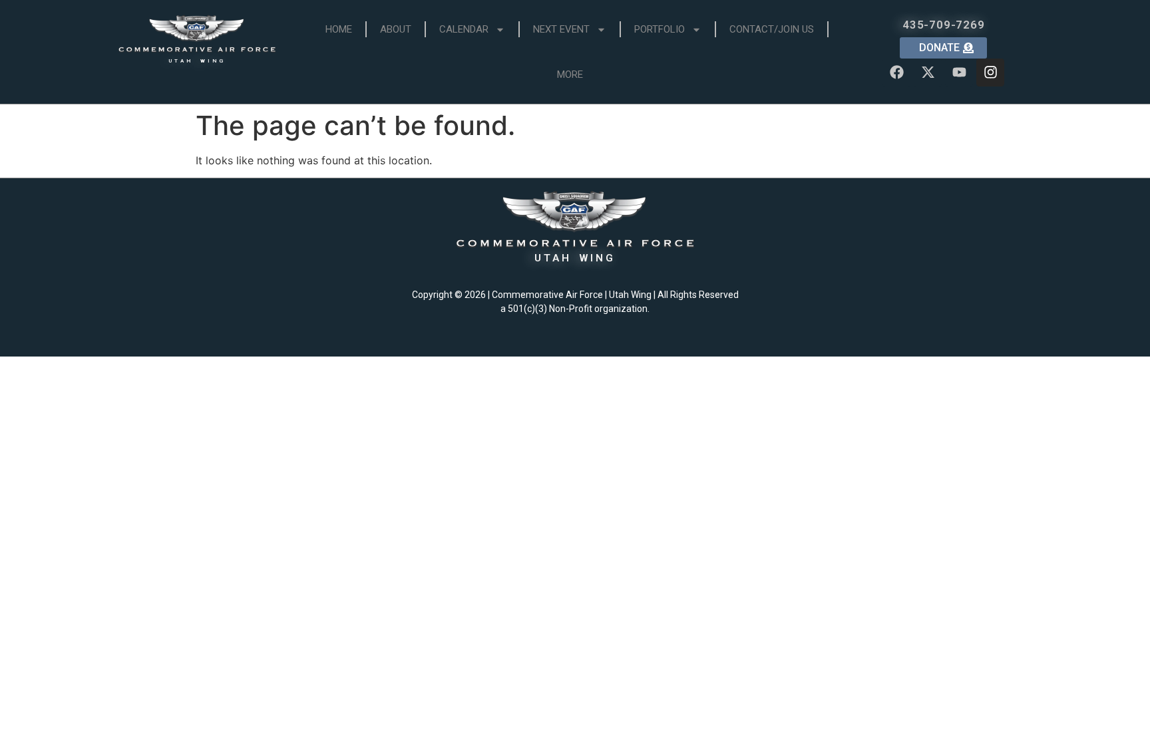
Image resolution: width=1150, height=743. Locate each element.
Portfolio (659, 29)
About (395, 29)
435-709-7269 (943, 24)
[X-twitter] (928, 72)
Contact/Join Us (771, 29)
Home (338, 29)
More (570, 74)
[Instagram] (990, 72)
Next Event (561, 29)
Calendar (463, 29)
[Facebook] (896, 72)
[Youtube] (959, 72)
